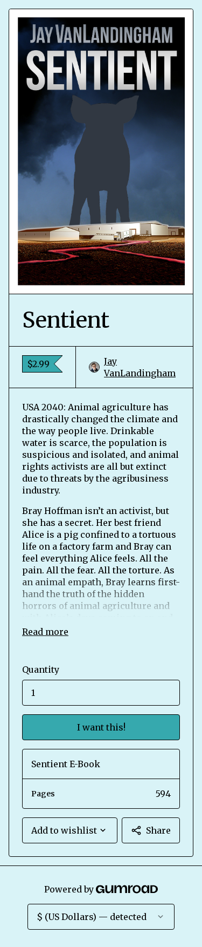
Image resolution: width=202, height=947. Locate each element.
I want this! (101, 727)
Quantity (40, 669)
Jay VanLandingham (140, 367)
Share (158, 830)
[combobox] (69, 830)
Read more (45, 631)
